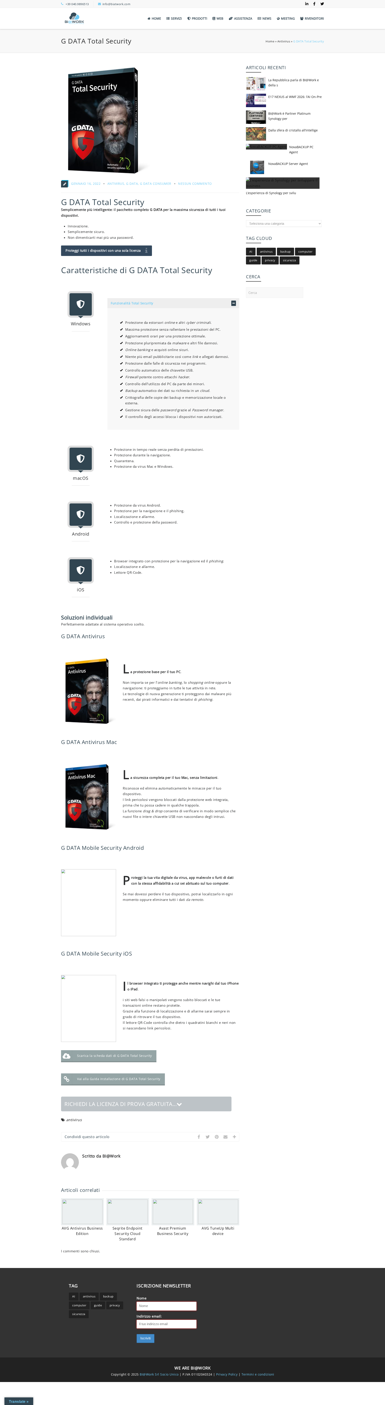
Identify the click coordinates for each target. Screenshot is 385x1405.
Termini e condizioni (258, 1374)
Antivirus (283, 41)
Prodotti (199, 18)
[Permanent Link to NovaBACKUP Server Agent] (256, 174)
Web (220, 18)
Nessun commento (195, 183)
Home (156, 18)
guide (253, 260)
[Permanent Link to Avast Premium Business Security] (173, 1222)
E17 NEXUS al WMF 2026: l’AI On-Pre (295, 97)
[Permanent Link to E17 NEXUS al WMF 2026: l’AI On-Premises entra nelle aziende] (256, 107)
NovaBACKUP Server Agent (288, 164)
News (266, 18)
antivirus (74, 1119)
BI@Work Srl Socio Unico (159, 1374)
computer (305, 251)
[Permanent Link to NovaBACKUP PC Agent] (266, 146)
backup (285, 251)
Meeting (288, 18)
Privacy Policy (227, 1374)
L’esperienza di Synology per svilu (271, 193)
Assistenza (243, 18)
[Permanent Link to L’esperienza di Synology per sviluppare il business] (282, 185)
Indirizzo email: (149, 1316)
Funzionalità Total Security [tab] (132, 303)
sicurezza (289, 260)
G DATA (132, 183)
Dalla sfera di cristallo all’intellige (293, 130)
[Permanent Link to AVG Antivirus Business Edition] (82, 1222)
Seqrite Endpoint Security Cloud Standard (128, 1233)
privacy (270, 260)
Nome (141, 1298)
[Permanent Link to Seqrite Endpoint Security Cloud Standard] (127, 1222)
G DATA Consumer (155, 183)
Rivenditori (314, 18)
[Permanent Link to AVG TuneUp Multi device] (218, 1222)
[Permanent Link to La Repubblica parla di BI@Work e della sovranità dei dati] (256, 90)
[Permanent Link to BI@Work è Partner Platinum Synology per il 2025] (256, 123)
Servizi (176, 18)
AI (250, 251)
